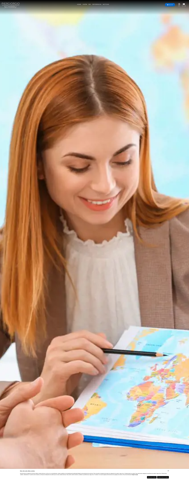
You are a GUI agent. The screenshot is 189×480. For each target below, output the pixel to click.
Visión (85, 4)
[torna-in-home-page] (10, 4)
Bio (90, 4)
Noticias (106, 4)
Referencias (96, 4)
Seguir (170, 5)
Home (79, 4)
